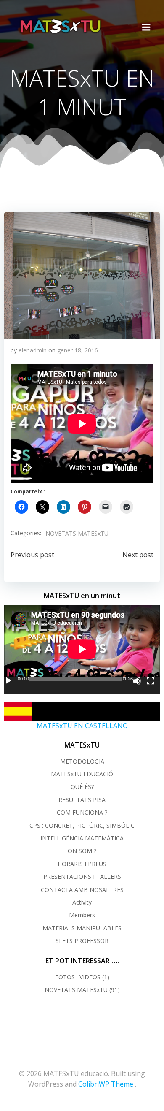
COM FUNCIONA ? (82, 812)
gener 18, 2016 (77, 350)
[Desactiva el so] (137, 681)
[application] (82, 649)
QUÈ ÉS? (82, 787)
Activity (82, 902)
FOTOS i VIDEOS (78, 977)
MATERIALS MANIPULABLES (82, 928)
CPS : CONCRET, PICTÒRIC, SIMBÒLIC (82, 825)
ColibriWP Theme (105, 1084)
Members (82, 915)
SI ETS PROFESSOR (82, 941)
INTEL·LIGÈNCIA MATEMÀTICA (82, 838)
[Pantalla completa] (150, 681)
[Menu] (146, 27)
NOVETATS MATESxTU (76, 533)
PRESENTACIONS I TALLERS (82, 877)
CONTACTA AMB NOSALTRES (82, 890)
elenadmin (33, 350)
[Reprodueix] (8, 681)
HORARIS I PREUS (82, 864)
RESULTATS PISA (82, 800)
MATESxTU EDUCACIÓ (82, 774)
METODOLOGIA (82, 761)
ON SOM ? (82, 851)
